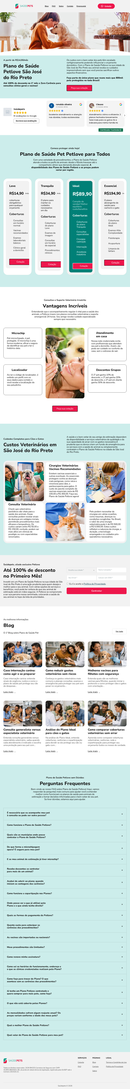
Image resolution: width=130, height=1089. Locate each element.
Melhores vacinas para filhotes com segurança (103, 672)
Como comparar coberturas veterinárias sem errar (106, 731)
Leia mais (8, 692)
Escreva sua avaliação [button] (26, 121)
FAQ (53, 6)
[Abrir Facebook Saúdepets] (4, 1077)
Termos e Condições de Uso (116, 1062)
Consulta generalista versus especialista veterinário (21, 731)
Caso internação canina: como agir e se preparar (19, 672)
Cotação (108, 6)
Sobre (61, 6)
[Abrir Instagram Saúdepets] (9, 1077)
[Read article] (22, 654)
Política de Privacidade (95, 583)
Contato (70, 6)
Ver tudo (119, 631)
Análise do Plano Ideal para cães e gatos (61, 731)
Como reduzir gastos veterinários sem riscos (61, 672)
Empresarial (81, 6)
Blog (46, 6)
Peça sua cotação (79, 87)
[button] (124, 115)
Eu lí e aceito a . (87, 584)
